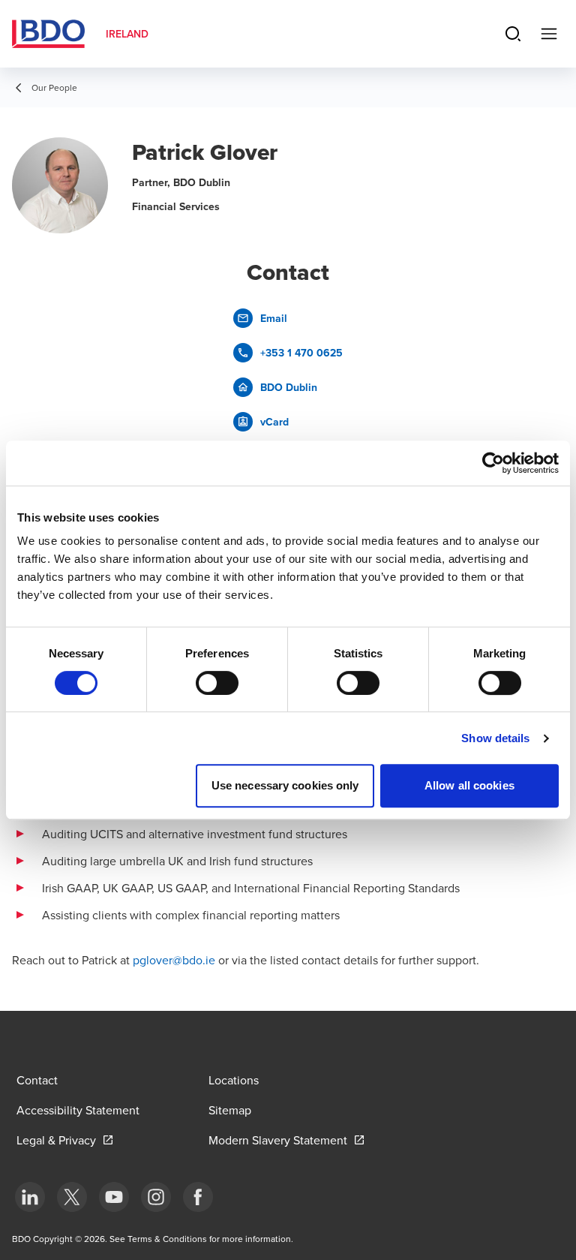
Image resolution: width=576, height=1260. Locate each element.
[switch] (217, 683)
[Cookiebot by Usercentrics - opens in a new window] (493, 463)
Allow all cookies (469, 785)
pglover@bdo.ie (174, 960)
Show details (495, 738)
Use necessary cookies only (285, 785)
